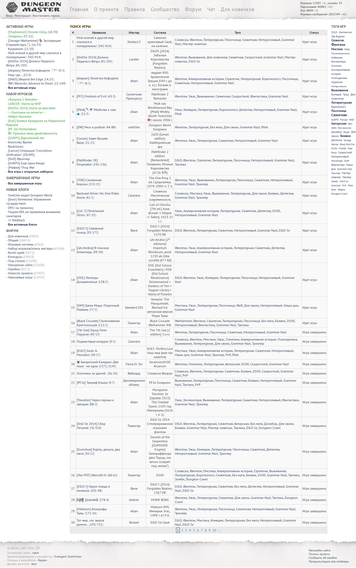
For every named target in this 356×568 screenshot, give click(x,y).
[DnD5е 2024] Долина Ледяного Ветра (92, 59)
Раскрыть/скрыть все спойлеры (329, 561)
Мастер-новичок (195, 44)
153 (92, 184)
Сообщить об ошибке (323, 558)
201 (93, 490)
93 (89, 232)
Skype (346, 131)
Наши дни (291, 305)
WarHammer (183, 321)
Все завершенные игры (25, 183)
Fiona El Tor (134, 364)
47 (88, 215)
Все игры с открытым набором (30, 171)
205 (24, 65)
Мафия (341, 189)
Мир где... (15, 75)
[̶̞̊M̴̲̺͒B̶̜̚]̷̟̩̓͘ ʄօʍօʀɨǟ (87, 500)
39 (93, 355)
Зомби (179, 479)
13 (97, 334)
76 (92, 428)
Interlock (336, 185)
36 (110, 373)
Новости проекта (20, 273)
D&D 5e (194, 61)
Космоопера (192, 400)
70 (55, 32)
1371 (103, 366)
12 (31, 36)
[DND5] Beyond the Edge (25, 79)
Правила (134, 9)
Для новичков (237, 9)
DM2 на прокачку (20, 208)
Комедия (190, 110)
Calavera (134, 195)
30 (100, 252)
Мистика (196, 193)
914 (37, 57)
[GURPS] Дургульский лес (26, 138)
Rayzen (42, 560)
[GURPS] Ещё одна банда (26, 163)
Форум (193, 9)
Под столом (16, 261)
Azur (34, 564)
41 (88, 197)
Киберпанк (337, 57)
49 (95, 252)
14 (50, 32)
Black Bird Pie (347, 144)
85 (18, 65)
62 (115, 475)
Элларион (15, 36)
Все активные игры (22, 88)
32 (25, 75)
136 (103, 164)
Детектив (245, 110)
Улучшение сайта (20, 265)
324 (98, 428)
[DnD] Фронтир (19, 159)
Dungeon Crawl (270, 428)
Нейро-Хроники (20, 116)
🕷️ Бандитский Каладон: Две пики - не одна (97, 364)
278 (102, 500)
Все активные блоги (22, 224)
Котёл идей (16, 252)
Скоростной (253, 57)
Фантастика (258, 96)
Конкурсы (15, 257)
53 (39, 45)
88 (113, 127)
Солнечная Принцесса (134, 96)
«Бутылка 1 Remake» (23, 99)
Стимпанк (233, 339)
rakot (35, 553)
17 (98, 355)
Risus (334, 152)
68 (110, 475)
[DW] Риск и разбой (91, 127)
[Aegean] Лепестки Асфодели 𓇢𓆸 (33, 70)
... (219, 530)
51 (87, 142)
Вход (9, 15)
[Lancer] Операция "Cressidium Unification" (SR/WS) (29, 152)
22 (26, 49)
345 (31, 57)
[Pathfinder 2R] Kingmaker (87, 162)
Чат (211, 9)
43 (110, 96)
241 (96, 164)
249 (62, 83)
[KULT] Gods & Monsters (87, 353)
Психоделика (287, 339)
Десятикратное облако (134, 382)
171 (88, 513)
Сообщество (165, 9)
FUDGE (342, 148)
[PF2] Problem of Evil (92, 96)
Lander (134, 59)
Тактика (180, 164)
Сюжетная (249, 40)
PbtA (178, 114)
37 (26, 36)
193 (93, 524)
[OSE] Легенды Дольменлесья (87, 280)
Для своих (231, 127)
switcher (134, 127)
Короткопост (271, 79)
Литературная (213, 40)
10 (214, 530)
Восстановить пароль (46, 15)
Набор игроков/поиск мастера (30, 248)
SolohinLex (74, 556)
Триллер (202, 184)
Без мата (216, 127)
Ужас (192, 96)
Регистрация (22, 15)
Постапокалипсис (340, 53)
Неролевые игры (20, 277)
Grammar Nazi (273, 57)
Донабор (270, 424)
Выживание (197, 57)
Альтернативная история (206, 79)
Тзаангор (134, 323)
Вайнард (134, 373)
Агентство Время (20, 142)
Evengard (60, 556)
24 (115, 373)
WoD (239, 305)
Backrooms (16, 146)
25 (51, 79)
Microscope (337, 160)
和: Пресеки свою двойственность (32, 133)
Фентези (196, 40)
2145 (112, 366)
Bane (134, 230)
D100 (276, 211)
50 (31, 49)
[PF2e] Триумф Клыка (92, 382)
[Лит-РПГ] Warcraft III (92, 475)
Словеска (181, 40)
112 (101, 325)
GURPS (334, 119)
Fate (350, 148)
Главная (79, 9)
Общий (13, 240)
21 (92, 142)
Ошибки (14, 269)
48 (99, 490)
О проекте (106, 9)
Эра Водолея (338, 36)
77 (92, 309)
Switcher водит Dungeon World (30, 195)
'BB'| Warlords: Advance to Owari (30, 83)
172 (95, 232)
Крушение (15, 49)
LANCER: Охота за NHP (24, 104)
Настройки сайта (319, 550)
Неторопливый (269, 40)
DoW (346, 160)
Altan (134, 81)
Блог (333, 189)
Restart (134, 522)
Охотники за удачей (92, 373)
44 (108, 127)
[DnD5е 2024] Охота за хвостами (31, 108)
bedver (134, 500)
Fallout (344, 119)
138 (101, 282)
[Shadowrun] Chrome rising (27, 32)
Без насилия (344, 127)
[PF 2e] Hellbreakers (22, 129)
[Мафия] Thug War (21, 167)
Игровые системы (21, 244)
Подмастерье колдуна (92, 341)
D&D (178, 160)
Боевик (273, 193)
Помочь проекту (319, 554)
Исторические (338, 86)
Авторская (232, 364)
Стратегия (232, 79)
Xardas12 (134, 42)
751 (99, 524)
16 (34, 45)
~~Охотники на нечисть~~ (26, 112)
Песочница (233, 40)
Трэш (346, 94)
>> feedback (16, 220)
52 (83, 114)
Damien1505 (134, 307)
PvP (228, 355)
